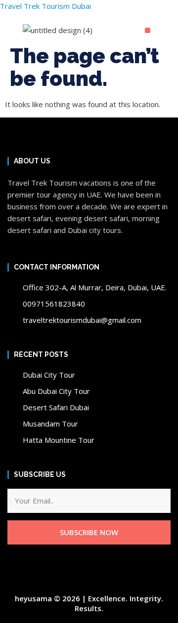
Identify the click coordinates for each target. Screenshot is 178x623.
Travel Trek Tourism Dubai (45, 6)
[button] (147, 30)
